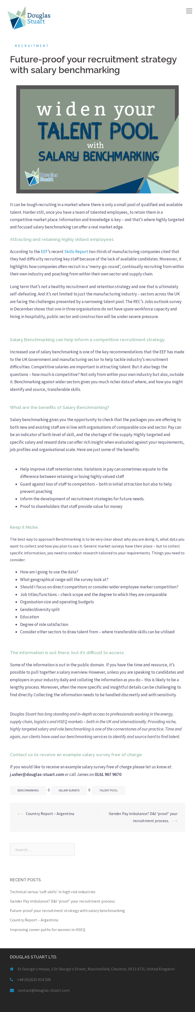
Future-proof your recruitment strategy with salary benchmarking (67, 910)
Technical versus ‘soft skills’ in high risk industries (52, 891)
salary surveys (69, 790)
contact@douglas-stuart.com (44, 990)
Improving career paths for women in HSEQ (47, 929)
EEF (44, 251)
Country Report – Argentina (50, 813)
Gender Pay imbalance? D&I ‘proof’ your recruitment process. (63, 901)
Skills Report (76, 251)
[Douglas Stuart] (28, 17)
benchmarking (28, 790)
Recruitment (32, 46)
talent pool (108, 790)
